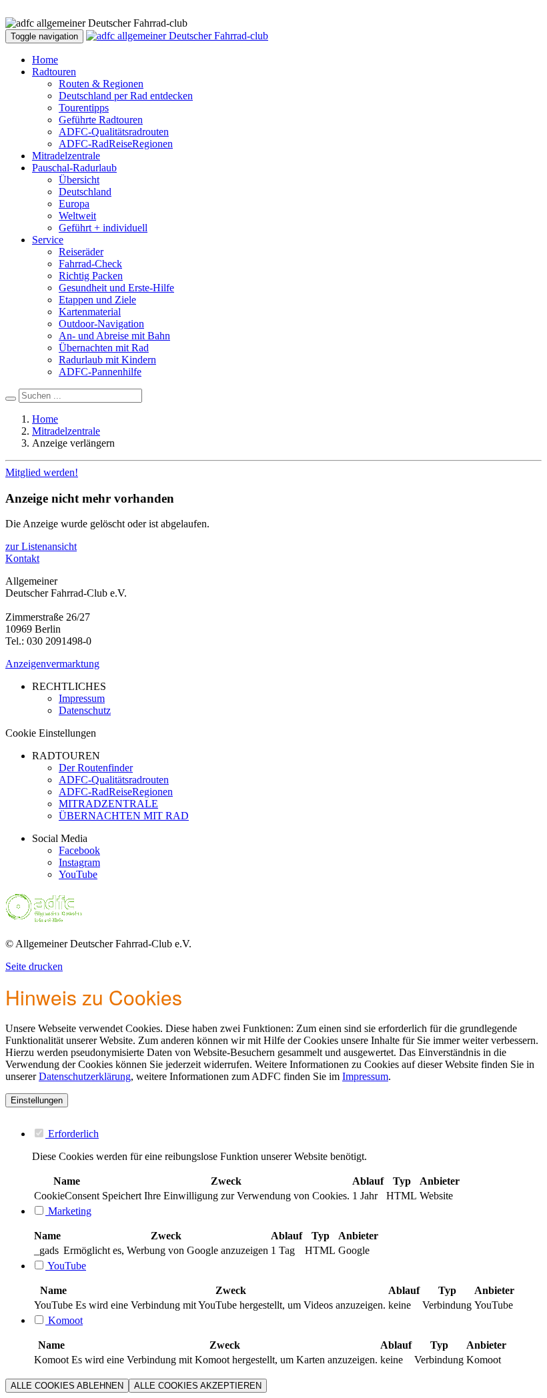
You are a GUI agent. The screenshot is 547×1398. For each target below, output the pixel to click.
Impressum (365, 1076)
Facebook (79, 850)
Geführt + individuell (103, 227)
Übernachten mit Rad (104, 347)
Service (47, 239)
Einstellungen (37, 1100)
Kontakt (22, 558)
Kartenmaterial (90, 311)
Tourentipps (84, 107)
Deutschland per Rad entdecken (126, 95)
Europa (74, 203)
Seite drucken (34, 966)
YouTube (78, 874)
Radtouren (54, 71)
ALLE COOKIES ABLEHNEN (67, 1386)
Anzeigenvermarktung (52, 663)
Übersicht (79, 179)
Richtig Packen (91, 275)
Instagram (79, 862)
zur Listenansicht (41, 546)
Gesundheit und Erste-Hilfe (116, 287)
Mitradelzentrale (66, 155)
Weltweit (77, 215)
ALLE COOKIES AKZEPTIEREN (197, 1386)
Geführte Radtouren (101, 119)
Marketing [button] (68, 1211)
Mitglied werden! (41, 472)
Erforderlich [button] (72, 1133)
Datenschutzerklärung (85, 1076)
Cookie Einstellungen (50, 733)
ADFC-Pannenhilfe (100, 371)
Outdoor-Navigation (101, 323)
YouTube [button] (65, 1265)
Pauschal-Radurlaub (74, 167)
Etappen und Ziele (97, 299)
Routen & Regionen (101, 83)
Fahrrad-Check (90, 263)
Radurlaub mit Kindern (107, 359)
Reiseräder (81, 251)
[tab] (287, 1133)
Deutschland (85, 191)
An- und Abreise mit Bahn (114, 335)
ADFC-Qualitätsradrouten (114, 131)
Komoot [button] (64, 1320)
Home (45, 59)
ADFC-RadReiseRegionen (116, 143)
